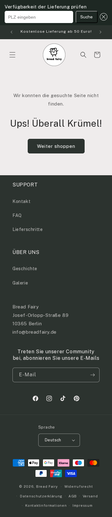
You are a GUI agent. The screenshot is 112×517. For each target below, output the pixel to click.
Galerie (20, 282)
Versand (90, 496)
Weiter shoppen (56, 146)
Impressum (82, 505)
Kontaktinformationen (46, 505)
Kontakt (21, 201)
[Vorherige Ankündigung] (11, 32)
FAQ (17, 215)
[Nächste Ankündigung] (100, 32)
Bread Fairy (47, 486)
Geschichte (24, 268)
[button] (103, 17)
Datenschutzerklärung (41, 496)
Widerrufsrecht (78, 486)
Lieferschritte (27, 229)
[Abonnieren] (92, 375)
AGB (72, 496)
